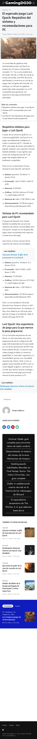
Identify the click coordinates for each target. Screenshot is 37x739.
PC (10, 10)
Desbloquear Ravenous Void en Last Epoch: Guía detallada (17, 387)
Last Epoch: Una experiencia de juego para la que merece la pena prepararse (18, 117)
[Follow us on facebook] (3, 730)
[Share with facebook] (4, 427)
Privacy (4, 725)
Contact (11, 725)
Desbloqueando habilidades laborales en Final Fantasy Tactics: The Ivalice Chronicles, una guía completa (18, 471)
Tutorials (5, 528)
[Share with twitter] (8, 427)
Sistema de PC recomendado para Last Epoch (17, 111)
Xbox (12, 614)
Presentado (8, 606)
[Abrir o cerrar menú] (3, 3)
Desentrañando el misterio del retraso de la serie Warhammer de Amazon (18, 455)
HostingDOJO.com (10, 736)
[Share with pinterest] (13, 427)
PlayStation (9, 612)
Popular (17, 606)
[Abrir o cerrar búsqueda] (33, 3)
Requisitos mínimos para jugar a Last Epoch (18, 107)
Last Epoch (7, 399)
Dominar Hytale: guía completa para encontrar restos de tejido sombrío (18, 442)
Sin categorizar (8, 613)
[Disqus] (18, 658)
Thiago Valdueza (7, 34)
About (18, 725)
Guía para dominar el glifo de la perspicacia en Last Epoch (15, 256)
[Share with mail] (17, 427)
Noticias (5, 10)
